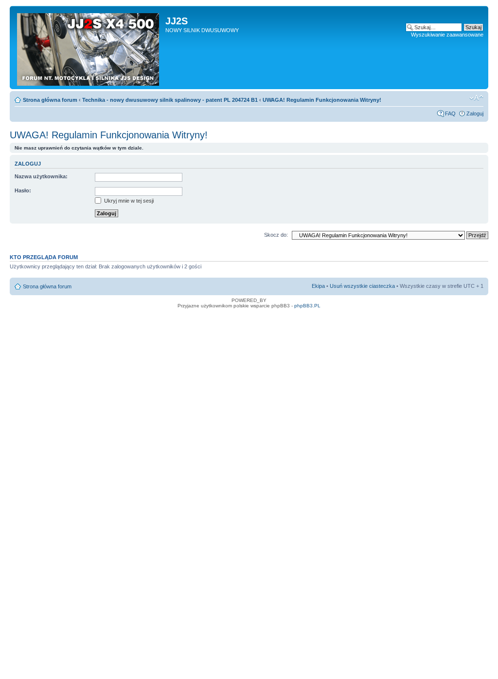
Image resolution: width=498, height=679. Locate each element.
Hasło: (23, 190)
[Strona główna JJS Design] (88, 47)
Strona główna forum (50, 100)
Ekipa (318, 286)
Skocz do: (276, 235)
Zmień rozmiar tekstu (476, 98)
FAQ (450, 113)
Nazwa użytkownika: (41, 176)
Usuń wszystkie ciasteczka (362, 286)
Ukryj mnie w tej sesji (128, 201)
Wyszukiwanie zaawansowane (447, 35)
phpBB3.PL (307, 305)
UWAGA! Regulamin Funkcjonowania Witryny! (322, 100)
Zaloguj (474, 113)
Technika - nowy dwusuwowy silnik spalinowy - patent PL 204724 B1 (170, 100)
